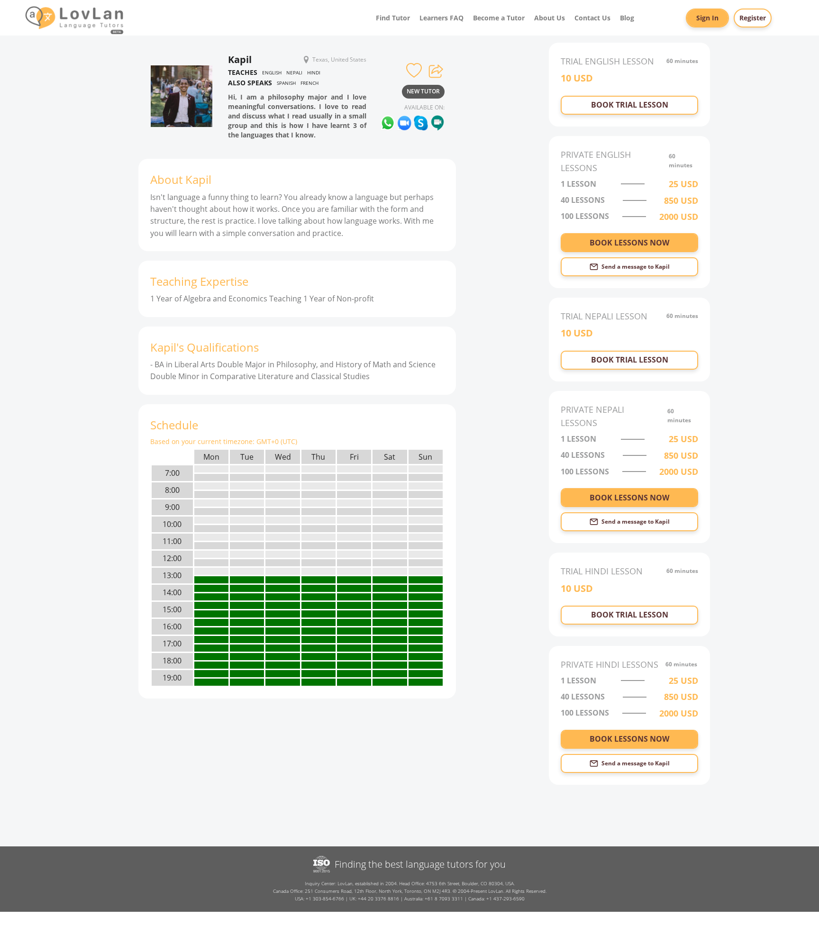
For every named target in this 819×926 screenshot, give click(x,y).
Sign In (707, 17)
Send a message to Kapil (635, 267)
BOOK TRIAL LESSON (629, 105)
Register (752, 17)
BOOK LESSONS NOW (629, 242)
